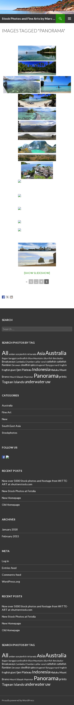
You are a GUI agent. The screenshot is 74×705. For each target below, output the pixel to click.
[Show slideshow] (37, 273)
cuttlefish (51, 361)
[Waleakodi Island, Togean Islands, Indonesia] (37, 186)
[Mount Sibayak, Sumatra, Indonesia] (37, 147)
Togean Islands (13, 382)
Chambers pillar (33, 361)
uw (47, 381)
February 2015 (10, 536)
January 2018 (10, 529)
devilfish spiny (28, 365)
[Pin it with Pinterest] (15, 297)
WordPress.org (11, 581)
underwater (35, 381)
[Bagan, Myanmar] (37, 157)
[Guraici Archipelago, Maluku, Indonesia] (37, 213)
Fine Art (6, 412)
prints (63, 376)
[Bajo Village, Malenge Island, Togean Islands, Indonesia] (37, 114)
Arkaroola (31, 354)
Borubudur (58, 358)
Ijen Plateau (23, 369)
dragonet (40, 365)
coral (43, 361)
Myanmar (28, 377)
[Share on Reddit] (11, 297)
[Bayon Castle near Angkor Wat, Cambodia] (37, 235)
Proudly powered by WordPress (18, 700)
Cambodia (20, 361)
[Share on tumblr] (23, 297)
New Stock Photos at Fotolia (19, 491)
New (4, 419)
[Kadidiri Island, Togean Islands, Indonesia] (37, 53)
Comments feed (11, 574)
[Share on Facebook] (3, 297)
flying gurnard (52, 365)
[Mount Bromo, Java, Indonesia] (37, 126)
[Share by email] (27, 297)
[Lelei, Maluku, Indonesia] (37, 200)
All (5, 353)
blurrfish (48, 358)
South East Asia (11, 425)
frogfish (63, 365)
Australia (55, 353)
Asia (41, 353)
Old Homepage (11, 504)
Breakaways (8, 361)
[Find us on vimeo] (7, 457)
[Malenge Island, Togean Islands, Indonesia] (21, 84)
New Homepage (11, 497)
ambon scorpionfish (18, 354)
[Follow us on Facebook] (3, 457)
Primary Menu (69, 18)
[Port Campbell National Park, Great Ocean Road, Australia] (37, 259)
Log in (5, 561)
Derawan (16, 365)
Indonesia (41, 369)
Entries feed (9, 567)
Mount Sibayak (17, 377)
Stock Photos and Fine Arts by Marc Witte (29, 18)
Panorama (46, 375)
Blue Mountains (35, 358)
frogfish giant (9, 370)
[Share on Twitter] (7, 297)
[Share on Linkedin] (19, 297)
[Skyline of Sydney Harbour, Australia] (37, 247)
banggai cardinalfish (18, 358)
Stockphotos (9, 432)
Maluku (54, 369)
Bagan (5, 358)
